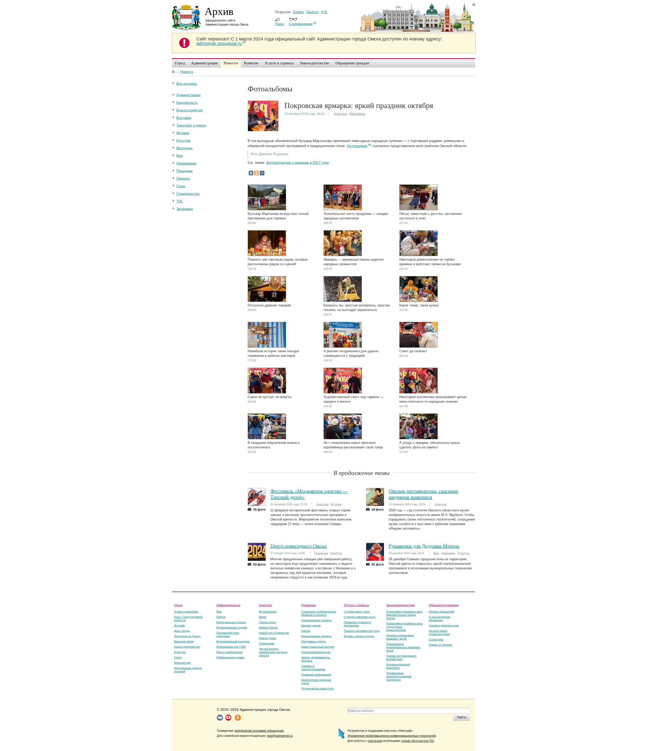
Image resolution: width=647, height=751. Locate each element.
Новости (265, 605)
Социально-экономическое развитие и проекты (318, 613)
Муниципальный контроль (233, 641)
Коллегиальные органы (231, 622)
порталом (375, 741)
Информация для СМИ (231, 646)
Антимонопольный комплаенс (398, 666)
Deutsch (312, 12)
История (336, 504)
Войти (473, 4)
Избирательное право (230, 657)
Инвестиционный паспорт (317, 646)
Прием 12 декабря (440, 644)
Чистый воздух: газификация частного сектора (273, 652)
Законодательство (400, 605)
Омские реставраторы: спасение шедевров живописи (423, 493)
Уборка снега (267, 622)
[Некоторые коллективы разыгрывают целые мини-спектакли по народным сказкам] (418, 392)
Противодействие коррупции (227, 634)
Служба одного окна (356, 611)
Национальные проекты (316, 620)
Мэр (436, 553)
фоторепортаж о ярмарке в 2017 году (297, 162)
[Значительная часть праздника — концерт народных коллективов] (343, 209)
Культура (340, 114)
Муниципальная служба (231, 627)
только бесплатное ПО (417, 741)
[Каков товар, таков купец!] (418, 301)
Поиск (279, 24)
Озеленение (266, 643)
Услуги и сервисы (356, 605)
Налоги (305, 630)
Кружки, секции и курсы (359, 636)
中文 (324, 12)
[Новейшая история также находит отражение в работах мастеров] (267, 346)
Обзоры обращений (441, 611)
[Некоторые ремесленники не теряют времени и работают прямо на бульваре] (418, 255)
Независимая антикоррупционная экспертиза (398, 676)
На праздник (357, 146)
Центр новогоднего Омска (298, 545)
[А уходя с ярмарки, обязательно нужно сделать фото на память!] (418, 438)
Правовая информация (316, 674)
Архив (219, 11)
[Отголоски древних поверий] (267, 301)
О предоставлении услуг (360, 616)
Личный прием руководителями (439, 632)
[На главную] (173, 71)
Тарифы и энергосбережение (313, 667)
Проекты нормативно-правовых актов (400, 637)
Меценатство (182, 662)
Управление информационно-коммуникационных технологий (392, 736)
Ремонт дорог (267, 638)
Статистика (436, 639)
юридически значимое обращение (259, 731)
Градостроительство (187, 646)
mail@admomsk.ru (280, 736)
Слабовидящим (301, 24)
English (298, 12)
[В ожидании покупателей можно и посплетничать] (267, 438)
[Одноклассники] (256, 173)
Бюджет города (310, 625)
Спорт (178, 657)
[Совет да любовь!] (418, 346)
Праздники (321, 553)
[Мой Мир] (262, 173)
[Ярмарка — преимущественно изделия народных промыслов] (343, 255)
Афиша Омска (268, 627)
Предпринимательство (316, 652)
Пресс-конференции (229, 652)
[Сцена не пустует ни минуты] (267, 392)
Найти (461, 717)
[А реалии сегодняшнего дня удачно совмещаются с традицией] (343, 346)
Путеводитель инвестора (317, 688)
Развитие (308, 605)
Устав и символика (186, 611)
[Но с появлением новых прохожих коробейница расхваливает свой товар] (343, 438)
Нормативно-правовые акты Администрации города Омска (404, 615)
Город (178, 605)
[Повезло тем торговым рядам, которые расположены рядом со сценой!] (267, 255)
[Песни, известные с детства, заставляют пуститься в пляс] (418, 209)
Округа (220, 616)
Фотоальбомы (268, 611)
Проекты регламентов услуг (362, 630)
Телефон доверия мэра (444, 625)
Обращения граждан (444, 605)
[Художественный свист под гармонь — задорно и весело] (343, 392)
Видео (263, 616)
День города (182, 630)
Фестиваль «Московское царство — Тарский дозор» (309, 493)
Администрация (228, 605)
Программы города (313, 641)
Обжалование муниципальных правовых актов (403, 647)
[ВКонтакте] (251, 173)
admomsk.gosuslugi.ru (219, 43)
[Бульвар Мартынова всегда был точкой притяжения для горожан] (267, 209)
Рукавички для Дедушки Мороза (424, 545)
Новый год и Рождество (274, 632)
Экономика (357, 114)
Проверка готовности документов (357, 624)
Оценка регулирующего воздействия (401, 657)
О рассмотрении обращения (439, 618)
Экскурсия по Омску (187, 636)
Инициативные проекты (316, 636)
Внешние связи (184, 641)
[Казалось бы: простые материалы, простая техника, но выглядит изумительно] (343, 301)
